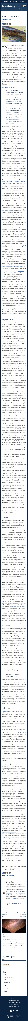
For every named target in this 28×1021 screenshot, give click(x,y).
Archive (5, 979)
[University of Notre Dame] (14, 1)
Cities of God (18, 891)
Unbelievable (9, 893)
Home (21, 13)
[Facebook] (3, 24)
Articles (24, 13)
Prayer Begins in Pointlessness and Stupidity (5, 914)
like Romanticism (21, 732)
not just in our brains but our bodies (9, 832)
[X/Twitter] (5, 24)
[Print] (10, 24)
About (4, 985)
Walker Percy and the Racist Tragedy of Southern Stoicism (21, 914)
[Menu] (24, 6)
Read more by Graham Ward (14, 903)
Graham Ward (7, 19)
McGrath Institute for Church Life (14, 1002)
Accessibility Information (14, 1008)
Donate (5, 991)
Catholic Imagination (10, 875)
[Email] (7, 24)
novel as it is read (8, 210)
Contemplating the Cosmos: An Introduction (11, 935)
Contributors (6, 983)
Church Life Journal (8, 6)
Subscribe (5, 988)
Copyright (12, 998)
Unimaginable (14, 898)
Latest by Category (8, 977)
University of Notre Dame (14, 1000)
